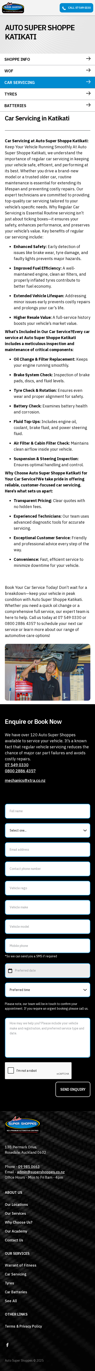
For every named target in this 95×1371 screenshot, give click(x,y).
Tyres (9, 1283)
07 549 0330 (16, 764)
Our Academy (16, 1231)
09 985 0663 (29, 1166)
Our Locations (16, 1204)
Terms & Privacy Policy (23, 1326)
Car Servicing (16, 1274)
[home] (13, 8)
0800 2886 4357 (20, 770)
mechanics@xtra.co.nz (25, 780)
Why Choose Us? (18, 1222)
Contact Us (14, 1240)
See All (11, 1301)
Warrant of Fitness (20, 1265)
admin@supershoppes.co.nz (41, 1172)
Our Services (15, 1213)
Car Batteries (16, 1292)
